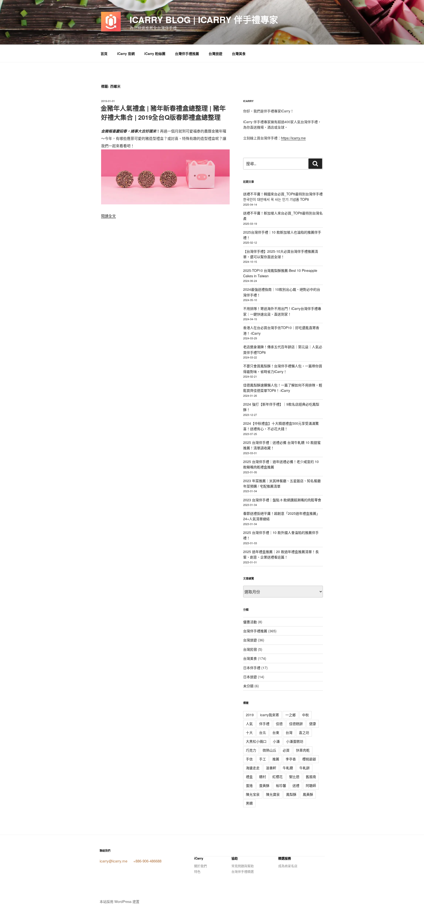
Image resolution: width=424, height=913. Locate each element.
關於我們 (200, 865)
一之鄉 (290, 714)
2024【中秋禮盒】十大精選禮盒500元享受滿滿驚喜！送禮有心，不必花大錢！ (281, 426)
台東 (275, 732)
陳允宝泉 (253, 794)
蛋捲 (249, 785)
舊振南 (311, 776)
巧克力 (251, 750)
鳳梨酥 (291, 794)
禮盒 (249, 776)
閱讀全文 (108, 215)
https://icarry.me (293, 137)
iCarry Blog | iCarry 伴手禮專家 (204, 19)
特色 (197, 871)
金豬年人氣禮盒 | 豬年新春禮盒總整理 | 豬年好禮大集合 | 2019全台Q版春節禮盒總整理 (163, 112)
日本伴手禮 (251, 667)
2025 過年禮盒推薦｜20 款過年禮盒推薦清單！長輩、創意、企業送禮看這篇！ (281, 554)
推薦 (275, 758)
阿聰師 (311, 785)
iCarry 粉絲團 (154, 53)
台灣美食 (239, 53)
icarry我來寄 (269, 714)
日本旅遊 (250, 676)
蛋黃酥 (264, 785)
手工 (262, 758)
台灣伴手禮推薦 (187, 53)
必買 (286, 750)
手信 (249, 758)
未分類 (248, 685)
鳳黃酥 (308, 794)
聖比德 (294, 776)
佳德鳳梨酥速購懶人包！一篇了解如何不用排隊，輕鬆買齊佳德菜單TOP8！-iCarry (282, 388)
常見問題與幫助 (242, 865)
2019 (250, 714)
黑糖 (249, 803)
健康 (312, 723)
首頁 (104, 53)
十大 (249, 732)
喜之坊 (304, 732)
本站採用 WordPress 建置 (119, 901)
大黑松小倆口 (256, 741)
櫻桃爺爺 (309, 758)
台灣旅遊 (215, 53)
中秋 (305, 714)
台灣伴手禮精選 (242, 871)
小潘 (276, 741)
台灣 (289, 732)
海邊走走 (253, 767)
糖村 (262, 776)
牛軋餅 (304, 767)
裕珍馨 (281, 785)
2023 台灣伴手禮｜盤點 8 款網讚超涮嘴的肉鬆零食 (282, 499)
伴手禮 (264, 723)
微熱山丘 (269, 750)
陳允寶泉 (273, 794)
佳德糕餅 (296, 723)
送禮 (295, 785)
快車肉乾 (303, 750)
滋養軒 (271, 767)
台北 (262, 732)
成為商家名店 (287, 865)
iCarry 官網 (126, 53)
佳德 (279, 723)
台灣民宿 (250, 649)
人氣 (249, 723)
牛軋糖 (288, 767)
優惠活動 (250, 621)
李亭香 (291, 758)
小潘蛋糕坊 (294, 741)
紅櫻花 (277, 776)
